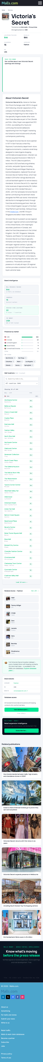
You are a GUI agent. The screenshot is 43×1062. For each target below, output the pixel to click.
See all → (35, 591)
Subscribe (5, 1042)
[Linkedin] (3, 997)
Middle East (14, 212)
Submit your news (8, 1019)
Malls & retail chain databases (12, 1034)
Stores (10, 10)
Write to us (5, 1023)
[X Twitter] (8, 997)
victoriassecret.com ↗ (21, 691)
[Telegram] (13, 997)
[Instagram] (22, 997)
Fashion (16, 683)
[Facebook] (18, 997)
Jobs (3, 1046)
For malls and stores (9, 1015)
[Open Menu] (40, 3)
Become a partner (8, 1038)
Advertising (5, 1011)
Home (3, 10)
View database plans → (21, 710)
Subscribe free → (21, 731)
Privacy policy (6, 1054)
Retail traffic (5, 1030)
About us (4, 1007)
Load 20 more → (21, 582)
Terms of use (6, 1058)
